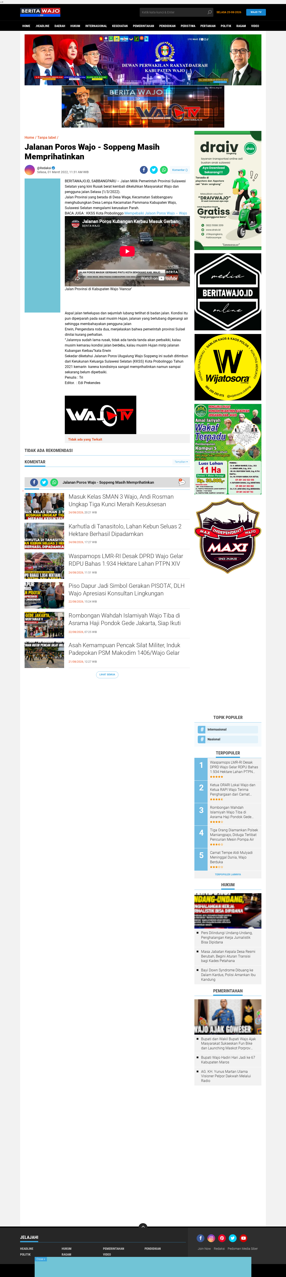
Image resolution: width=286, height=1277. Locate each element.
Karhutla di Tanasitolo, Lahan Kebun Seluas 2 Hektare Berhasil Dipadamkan (125, 530)
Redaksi (219, 1248)
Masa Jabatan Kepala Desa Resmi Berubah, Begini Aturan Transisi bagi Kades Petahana (228, 956)
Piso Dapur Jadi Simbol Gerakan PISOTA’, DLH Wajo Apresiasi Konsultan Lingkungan (127, 589)
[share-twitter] (154, 170)
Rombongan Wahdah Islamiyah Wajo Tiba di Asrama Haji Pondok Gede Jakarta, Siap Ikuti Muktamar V (125, 623)
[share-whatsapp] (164, 170)
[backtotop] (143, 1227)
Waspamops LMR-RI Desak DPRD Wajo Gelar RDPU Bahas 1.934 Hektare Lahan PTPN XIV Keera (126, 564)
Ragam (241, 26)
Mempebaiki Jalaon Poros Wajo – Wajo (155, 213)
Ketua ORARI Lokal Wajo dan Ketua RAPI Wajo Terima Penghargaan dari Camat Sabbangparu (232, 790)
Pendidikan (167, 26)
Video (255, 26)
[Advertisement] (227, 644)
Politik (226, 26)
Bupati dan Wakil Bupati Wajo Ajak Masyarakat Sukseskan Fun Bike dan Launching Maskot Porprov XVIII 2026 (228, 1044)
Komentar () (180, 170)
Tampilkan (180, 461)
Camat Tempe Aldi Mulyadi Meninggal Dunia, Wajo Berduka (231, 857)
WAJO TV (256, 12)
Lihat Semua (107, 674)
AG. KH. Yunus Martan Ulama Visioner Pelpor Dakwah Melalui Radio (226, 1076)
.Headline (42, 26)
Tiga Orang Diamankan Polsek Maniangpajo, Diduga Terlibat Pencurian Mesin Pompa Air (234, 835)
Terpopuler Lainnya (228, 874)
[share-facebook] (144, 170)
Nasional (214, 739)
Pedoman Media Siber (243, 1248)
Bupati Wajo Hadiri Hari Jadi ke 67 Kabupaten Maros (228, 1059)
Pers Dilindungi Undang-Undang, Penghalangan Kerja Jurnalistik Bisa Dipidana (226, 937)
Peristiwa (188, 26)
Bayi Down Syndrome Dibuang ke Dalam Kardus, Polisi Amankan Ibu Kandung (228, 975)
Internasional (96, 26)
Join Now (204, 1248)
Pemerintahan (143, 26)
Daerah (60, 26)
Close (40, 1259)
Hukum (75, 26)
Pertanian (208, 26)
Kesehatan (120, 26)
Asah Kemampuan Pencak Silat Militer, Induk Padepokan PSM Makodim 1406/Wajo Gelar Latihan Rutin (124, 653)
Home (26, 26)
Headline (26, 1248)
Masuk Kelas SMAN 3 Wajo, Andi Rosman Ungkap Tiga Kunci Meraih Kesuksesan (121, 500)
